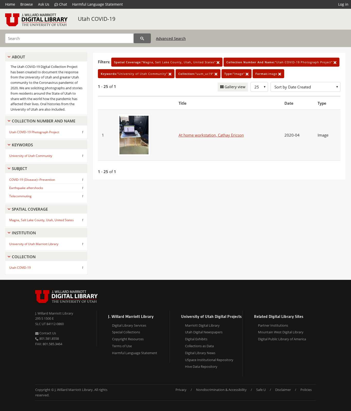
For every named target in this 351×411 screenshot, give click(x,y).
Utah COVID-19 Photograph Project (34, 132)
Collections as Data (199, 346)
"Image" (235, 74)
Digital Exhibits (196, 339)
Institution (24, 232)
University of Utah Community (30, 156)
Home (10, 4)
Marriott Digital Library (202, 325)
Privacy (181, 389)
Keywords (22, 144)
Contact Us (47, 333)
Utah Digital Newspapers (204, 332)
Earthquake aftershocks (26, 188)
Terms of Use (122, 346)
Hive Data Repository (201, 366)
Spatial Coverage (30, 209)
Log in (343, 4)
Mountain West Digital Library (280, 332)
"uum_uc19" (196, 74)
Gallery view (234, 86)
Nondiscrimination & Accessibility (221, 389)
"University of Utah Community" (135, 74)
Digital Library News (200, 353)
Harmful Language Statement (97, 4)
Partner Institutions (273, 325)
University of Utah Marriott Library (33, 244)
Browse (26, 4)
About (18, 56)
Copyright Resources (128, 339)
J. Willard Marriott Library (54, 313)
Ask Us (43, 4)
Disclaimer (283, 389)
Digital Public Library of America (282, 339)
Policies (306, 389)
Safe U (261, 389)
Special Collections (126, 332)
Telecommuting (20, 196)
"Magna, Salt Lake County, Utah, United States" (165, 62)
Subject (19, 168)
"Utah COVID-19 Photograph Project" (280, 62)
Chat (62, 4)
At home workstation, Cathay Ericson (211, 135)
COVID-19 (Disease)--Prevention (32, 179)
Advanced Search (171, 38)
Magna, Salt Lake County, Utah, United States (41, 220)
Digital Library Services (129, 325)
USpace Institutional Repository (209, 360)
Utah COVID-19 (96, 18)
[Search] (142, 38)
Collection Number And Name (43, 120)
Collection (24, 256)
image (266, 74)
